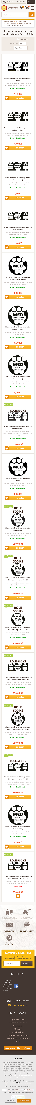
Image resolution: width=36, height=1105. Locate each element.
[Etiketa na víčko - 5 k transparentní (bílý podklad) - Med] (18, 265)
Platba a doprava (18, 1026)
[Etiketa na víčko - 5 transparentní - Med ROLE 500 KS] (18, 516)
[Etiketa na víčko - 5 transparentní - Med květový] (18, 365)
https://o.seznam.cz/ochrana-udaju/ (20, 1089)
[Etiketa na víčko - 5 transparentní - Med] (18, 467)
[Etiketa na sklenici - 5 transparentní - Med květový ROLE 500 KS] (18, 865)
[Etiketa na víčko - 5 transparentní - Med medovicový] (18, 315)
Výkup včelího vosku (18, 1020)
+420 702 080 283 (21, 1000)
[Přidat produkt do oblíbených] (7, 98)
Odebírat (26, 963)
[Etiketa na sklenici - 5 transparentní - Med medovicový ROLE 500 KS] (18, 666)
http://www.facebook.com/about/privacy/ (21, 1093)
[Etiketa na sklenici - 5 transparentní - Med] (18, 66)
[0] (21, 7)
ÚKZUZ (18, 1041)
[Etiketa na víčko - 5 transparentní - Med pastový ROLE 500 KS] (18, 566)
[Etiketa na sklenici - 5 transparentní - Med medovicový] (18, 116)
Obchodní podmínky (18, 1032)
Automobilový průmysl (20, 1048)
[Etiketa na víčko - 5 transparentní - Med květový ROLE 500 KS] (18, 616)
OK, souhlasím (24, 1101)
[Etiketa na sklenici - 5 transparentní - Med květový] (18, 166)
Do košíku (20, 98)
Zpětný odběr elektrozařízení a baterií (18, 1038)
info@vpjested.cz (21, 1005)
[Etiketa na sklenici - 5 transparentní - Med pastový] (18, 216)
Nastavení (10, 1101)
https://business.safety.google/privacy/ (20, 1086)
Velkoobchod (18, 1029)
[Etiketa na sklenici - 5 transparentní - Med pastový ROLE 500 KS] (18, 765)
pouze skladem (18, 39)
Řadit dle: (11, 48)
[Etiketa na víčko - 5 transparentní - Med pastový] (18, 815)
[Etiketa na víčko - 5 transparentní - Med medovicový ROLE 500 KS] (18, 715)
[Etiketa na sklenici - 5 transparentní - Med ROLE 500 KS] (18, 415)
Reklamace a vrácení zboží (18, 1023)
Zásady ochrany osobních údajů (18, 1035)
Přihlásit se (11, 2)
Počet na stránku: (14, 43)
